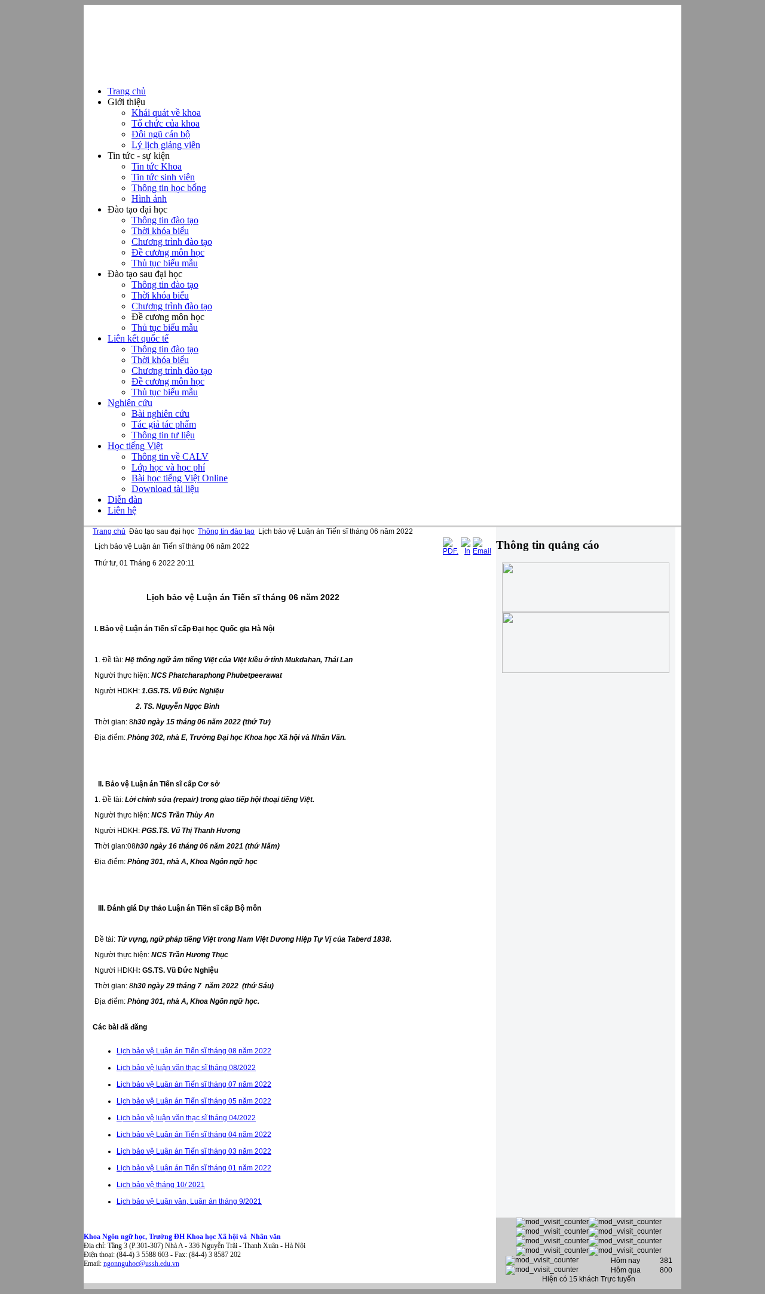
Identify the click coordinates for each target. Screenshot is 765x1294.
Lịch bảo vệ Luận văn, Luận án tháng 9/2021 (189, 1201)
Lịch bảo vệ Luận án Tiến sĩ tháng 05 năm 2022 (194, 1101)
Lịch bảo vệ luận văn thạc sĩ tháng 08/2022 (186, 1068)
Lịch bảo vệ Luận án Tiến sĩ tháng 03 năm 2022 (194, 1151)
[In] (465, 551)
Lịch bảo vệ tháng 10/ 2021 (161, 1185)
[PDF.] (450, 551)
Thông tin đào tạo (226, 531)
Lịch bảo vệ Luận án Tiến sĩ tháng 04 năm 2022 (194, 1134)
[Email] (482, 551)
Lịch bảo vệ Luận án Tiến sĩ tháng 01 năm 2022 (194, 1168)
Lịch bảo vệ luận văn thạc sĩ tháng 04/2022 (186, 1118)
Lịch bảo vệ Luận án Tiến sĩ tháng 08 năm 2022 (194, 1051)
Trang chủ (109, 531)
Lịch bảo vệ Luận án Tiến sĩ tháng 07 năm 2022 (194, 1084)
